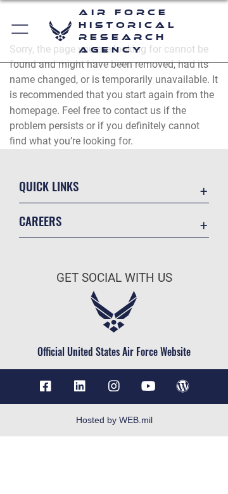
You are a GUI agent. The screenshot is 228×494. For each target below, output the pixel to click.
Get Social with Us (114, 277)
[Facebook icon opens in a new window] (45, 386)
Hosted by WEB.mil (114, 420)
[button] (20, 31)
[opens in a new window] (79, 386)
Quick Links (49, 186)
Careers (40, 221)
